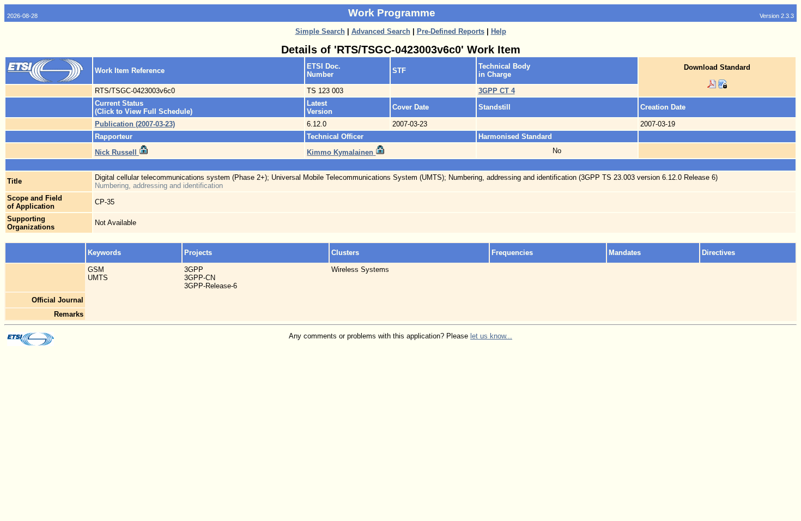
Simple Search (320, 31)
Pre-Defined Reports (450, 31)
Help (498, 31)
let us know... (491, 336)
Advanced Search (380, 31)
